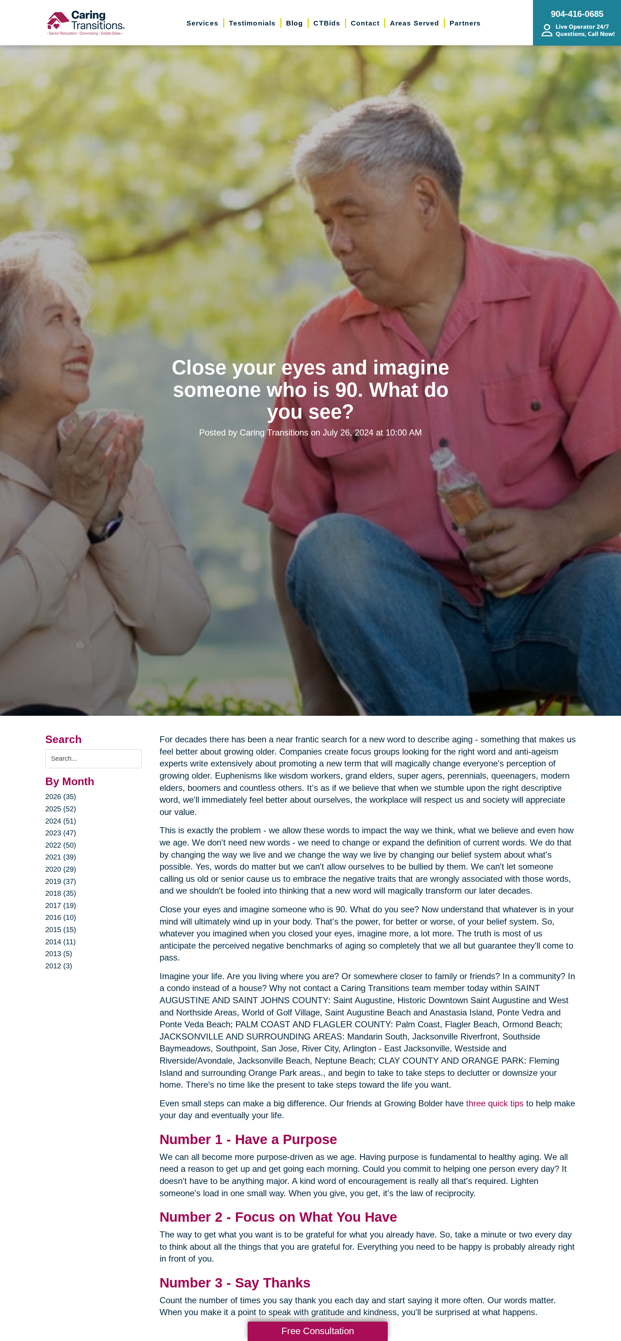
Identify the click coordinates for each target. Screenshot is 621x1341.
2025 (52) (60, 809)
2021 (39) (60, 857)
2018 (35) (60, 893)
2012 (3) (58, 966)
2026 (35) (60, 797)
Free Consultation (317, 1331)
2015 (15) (60, 930)
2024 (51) (60, 821)
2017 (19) (60, 905)
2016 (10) (60, 917)
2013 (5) (58, 954)
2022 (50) (60, 845)
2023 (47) (60, 833)
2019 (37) (60, 881)
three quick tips (495, 1103)
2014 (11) (60, 942)
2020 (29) (60, 869)
